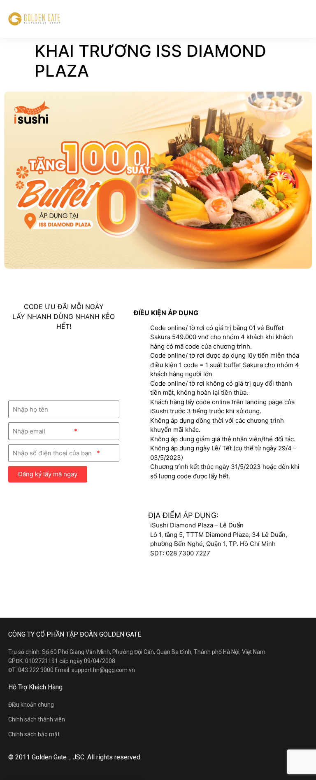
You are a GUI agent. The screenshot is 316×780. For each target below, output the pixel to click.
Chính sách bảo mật (34, 734)
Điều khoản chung (31, 704)
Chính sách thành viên (36, 719)
